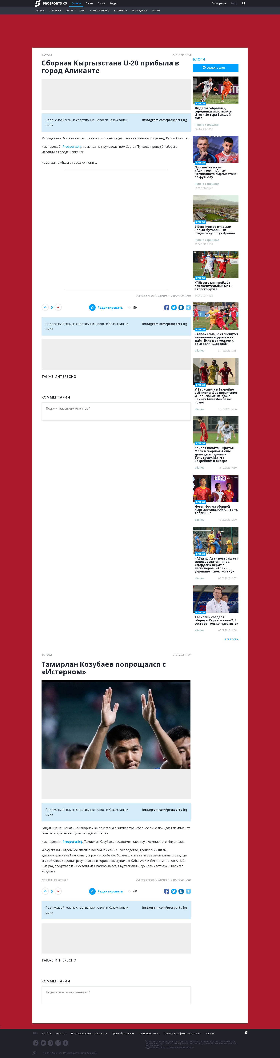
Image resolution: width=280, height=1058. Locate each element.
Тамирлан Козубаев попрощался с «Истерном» (104, 668)
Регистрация (219, 3)
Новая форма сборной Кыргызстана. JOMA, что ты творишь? (216, 508)
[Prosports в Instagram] (58, 1043)
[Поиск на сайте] (243, 3)
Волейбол (120, 10)
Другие (156, 10)
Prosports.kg (72, 146)
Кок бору (55, 10)
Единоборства (99, 10)
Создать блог (216, 67)
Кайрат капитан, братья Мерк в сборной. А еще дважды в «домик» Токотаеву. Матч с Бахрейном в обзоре (214, 453)
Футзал (70, 10)
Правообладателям (123, 1033)
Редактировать (110, 307)
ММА (82, 10)
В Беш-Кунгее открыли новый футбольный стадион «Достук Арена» (215, 228)
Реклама (210, 1033)
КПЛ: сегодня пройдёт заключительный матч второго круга (214, 284)
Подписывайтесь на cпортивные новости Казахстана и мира (116, 122)
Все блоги (231, 639)
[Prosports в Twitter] (43, 1043)
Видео (114, 3)
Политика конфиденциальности (182, 1033)
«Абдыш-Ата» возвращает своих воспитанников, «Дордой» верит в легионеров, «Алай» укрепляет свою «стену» (216, 563)
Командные (139, 10)
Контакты (61, 1033)
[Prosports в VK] (50, 1043)
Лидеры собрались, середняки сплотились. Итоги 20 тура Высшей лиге (214, 112)
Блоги (89, 3)
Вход (234, 3)
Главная (76, 3)
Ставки (101, 3)
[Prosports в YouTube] (65, 1043)
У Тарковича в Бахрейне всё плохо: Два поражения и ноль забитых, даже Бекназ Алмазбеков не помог (216, 394)
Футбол (40, 10)
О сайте (46, 1033)
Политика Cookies (149, 1033)
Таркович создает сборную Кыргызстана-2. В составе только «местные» (216, 619)
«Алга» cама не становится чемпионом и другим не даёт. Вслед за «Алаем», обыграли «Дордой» (216, 338)
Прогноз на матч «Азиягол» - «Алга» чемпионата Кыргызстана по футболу (216, 171)
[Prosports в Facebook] (35, 1043)
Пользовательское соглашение (89, 1033)
